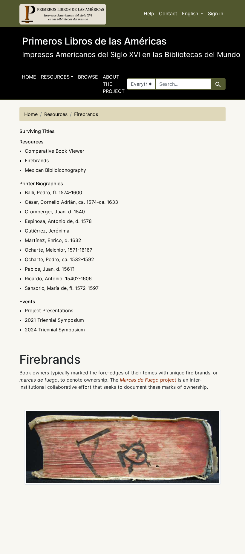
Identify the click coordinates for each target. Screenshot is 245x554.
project (148, 380)
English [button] (191, 13)
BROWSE (88, 77)
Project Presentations (49, 310)
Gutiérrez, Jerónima (47, 231)
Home (29, 77)
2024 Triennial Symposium (55, 330)
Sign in (215, 13)
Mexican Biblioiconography (55, 170)
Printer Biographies (41, 183)
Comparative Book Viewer (54, 151)
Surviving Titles (37, 131)
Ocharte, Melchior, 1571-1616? (58, 250)
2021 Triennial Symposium (54, 320)
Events (27, 301)
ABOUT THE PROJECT (114, 84)
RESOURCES (55, 77)
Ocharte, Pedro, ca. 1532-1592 (59, 259)
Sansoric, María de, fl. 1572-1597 (62, 288)
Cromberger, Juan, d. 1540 (55, 212)
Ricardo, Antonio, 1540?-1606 (58, 278)
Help (149, 13)
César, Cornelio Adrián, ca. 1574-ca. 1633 (71, 202)
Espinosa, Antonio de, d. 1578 (58, 221)
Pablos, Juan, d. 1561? (49, 269)
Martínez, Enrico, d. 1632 (53, 240)
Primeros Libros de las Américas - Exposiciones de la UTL (62, 14)
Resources (31, 142)
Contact (168, 13)
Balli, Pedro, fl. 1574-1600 (53, 192)
